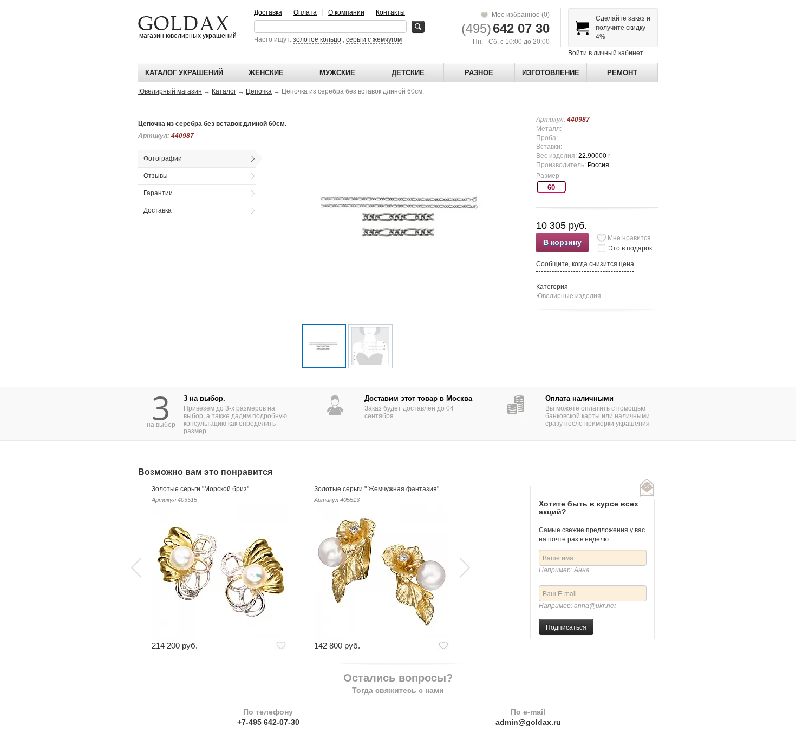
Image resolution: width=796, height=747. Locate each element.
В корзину (562, 242)
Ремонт (622, 73)
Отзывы (155, 176)
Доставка (268, 12)
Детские (408, 73)
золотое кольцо (317, 39)
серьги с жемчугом (374, 39)
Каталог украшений (184, 73)
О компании (346, 12)
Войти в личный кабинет (605, 53)
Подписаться (566, 626)
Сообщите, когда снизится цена (585, 264)
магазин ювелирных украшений (187, 35)
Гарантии (158, 193)
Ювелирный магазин (170, 91)
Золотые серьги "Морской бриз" (200, 489)
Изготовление (550, 73)
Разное (479, 73)
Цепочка (259, 91)
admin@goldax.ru (528, 722)
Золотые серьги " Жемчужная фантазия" (376, 489)
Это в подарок (630, 248)
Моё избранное (519, 14)
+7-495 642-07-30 (268, 722)
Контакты (390, 12)
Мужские (337, 73)
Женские (266, 73)
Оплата (305, 12)
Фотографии (162, 158)
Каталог (224, 91)
